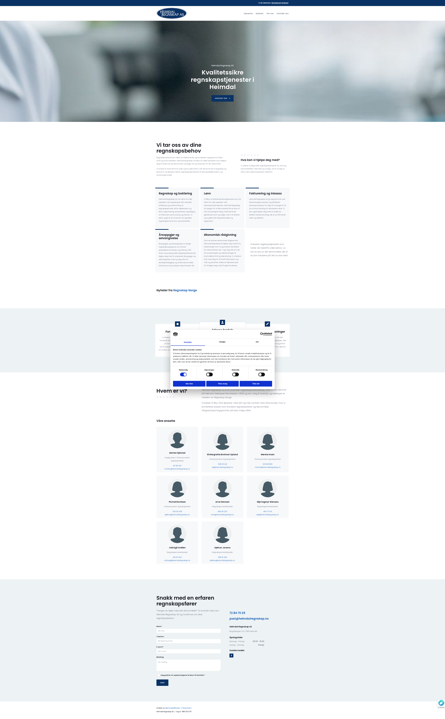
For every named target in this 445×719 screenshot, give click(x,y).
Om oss (270, 13)
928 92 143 (222, 464)
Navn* (159, 626)
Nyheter (259, 13)
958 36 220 (222, 511)
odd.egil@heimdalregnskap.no (177, 560)
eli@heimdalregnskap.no (222, 467)
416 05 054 (177, 557)
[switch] (209, 374)
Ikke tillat (189, 384)
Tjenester (248, 13)
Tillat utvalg (222, 384)
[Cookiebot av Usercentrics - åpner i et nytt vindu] (262, 334)
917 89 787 (177, 465)
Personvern (186, 708)
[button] (222, 98)
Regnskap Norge (185, 290)
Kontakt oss (283, 13)
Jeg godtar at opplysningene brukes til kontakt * (182, 675)
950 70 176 (267, 511)
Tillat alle (255, 384)
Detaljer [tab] (222, 342)
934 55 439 (177, 511)
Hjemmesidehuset (172, 708)
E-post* (160, 647)
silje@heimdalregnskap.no (267, 514)
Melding (160, 657)
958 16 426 (222, 557)
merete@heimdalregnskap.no (268, 467)
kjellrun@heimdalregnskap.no (177, 514)
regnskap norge (280, 3)
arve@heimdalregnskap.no (222, 514)
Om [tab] (257, 342)
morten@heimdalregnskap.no (177, 469)
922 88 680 (267, 464)
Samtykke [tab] (188, 342)
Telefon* (160, 637)
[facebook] (231, 655)
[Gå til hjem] (171, 13)
